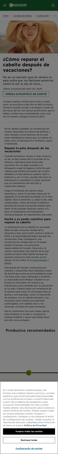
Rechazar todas (29, 440)
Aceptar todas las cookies (29, 431)
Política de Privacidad (35, 425)
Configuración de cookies (29, 448)
